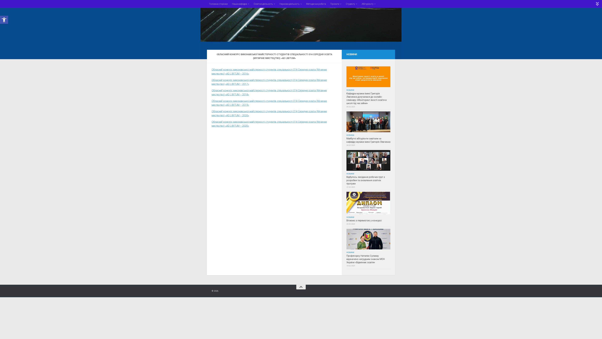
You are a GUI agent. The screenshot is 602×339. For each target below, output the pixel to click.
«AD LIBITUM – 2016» (237, 73)
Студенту (350, 4)
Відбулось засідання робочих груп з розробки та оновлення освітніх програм (365, 180)
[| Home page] (301, 27)
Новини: (351, 54)
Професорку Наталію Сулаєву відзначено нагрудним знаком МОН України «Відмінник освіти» (365, 259)
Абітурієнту (367, 4)
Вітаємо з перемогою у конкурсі (364, 220)
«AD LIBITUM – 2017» (237, 84)
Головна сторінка (218, 4)
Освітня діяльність (263, 4)
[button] (4, 20)
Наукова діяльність (290, 4)
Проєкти (334, 4)
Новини (350, 90)
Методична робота (316, 4)
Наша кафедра (239, 4)
